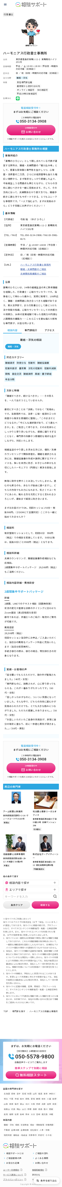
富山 (22, 1103)
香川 (46, 1109)
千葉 (11, 1098)
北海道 (7, 1093)
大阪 (33, 1103)
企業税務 (25, 1129)
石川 (27, 1103)
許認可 (41, 1135)
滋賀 (49, 1103)
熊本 (27, 1114)
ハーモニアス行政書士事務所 (35, 264)
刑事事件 (33, 1135)
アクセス (50, 330)
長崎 (22, 1114)
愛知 (33, 1098)
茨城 (17, 1098)
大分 (33, 1114)
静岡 (38, 1098)
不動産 (7, 1129)
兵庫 (44, 1103)
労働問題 (49, 1124)
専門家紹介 (31, 330)
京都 (38, 1103)
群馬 (27, 1098)
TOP (6, 1011)
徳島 (40, 1109)
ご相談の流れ (41, 1153)
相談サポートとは (15, 1153)
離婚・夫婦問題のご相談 (33, 269)
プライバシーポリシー (13, 1179)
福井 (17, 1103)
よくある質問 (41, 1158)
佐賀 (17, 1114)
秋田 (29, 1093)
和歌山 (7, 1109)
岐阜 (44, 1098)
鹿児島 (45, 1114)
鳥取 (29, 1109)
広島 (13, 1109)
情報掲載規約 (38, 1169)
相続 (17, 1124)
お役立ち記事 (12, 1163)
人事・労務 (44, 1129)
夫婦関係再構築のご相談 (33, 273)
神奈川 (52, 1093)
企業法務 (15, 1129)
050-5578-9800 (34, 1056)
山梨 (6, 1103)
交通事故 (25, 1124)
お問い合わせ (41, 1163)
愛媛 (51, 1109)
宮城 (24, 1093)
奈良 (54, 1103)
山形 (35, 1093)
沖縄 (51, 1114)
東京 (46, 1093)
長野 (54, 1098)
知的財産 (8, 1135)
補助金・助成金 (20, 1135)
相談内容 (12, 330)
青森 (13, 1093)
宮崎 (38, 1114)
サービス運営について (13, 1174)
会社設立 (34, 1129)
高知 (6, 1114)
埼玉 (6, 1098)
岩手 (19, 1093)
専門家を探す (18, 1011)
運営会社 (36, 1174)
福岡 (11, 1114)
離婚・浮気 (13, 346)
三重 (49, 1098)
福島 (40, 1093)
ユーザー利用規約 (11, 1169)
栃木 (22, 1098)
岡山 (19, 1109)
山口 (24, 1109)
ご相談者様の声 (14, 1158)
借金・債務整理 (37, 1124)
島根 (35, 1109)
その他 (48, 1135)
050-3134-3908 (33, 121)
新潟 (11, 1103)
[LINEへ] (18, 98)
